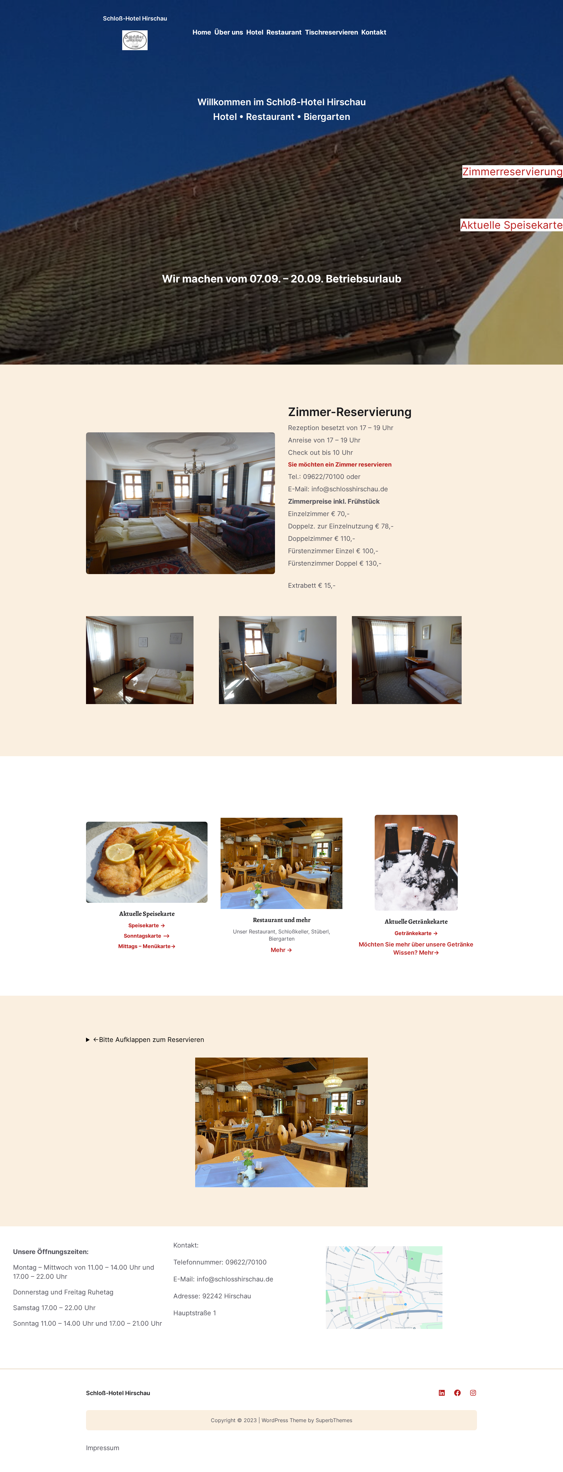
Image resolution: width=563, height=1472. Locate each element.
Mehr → (281, 949)
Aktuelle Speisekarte (511, 225)
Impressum (102, 1448)
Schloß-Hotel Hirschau (135, 18)
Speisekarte (143, 925)
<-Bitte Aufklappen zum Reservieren (148, 1040)
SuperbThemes (334, 1420)
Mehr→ (429, 952)
